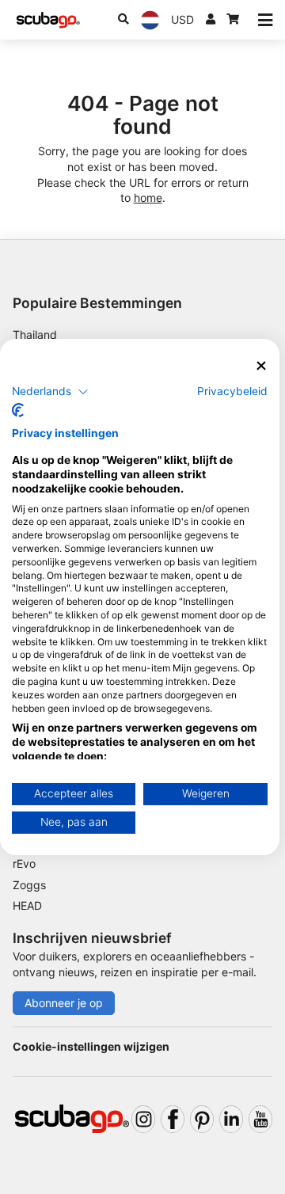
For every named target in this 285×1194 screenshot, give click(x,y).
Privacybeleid (232, 390)
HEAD (27, 905)
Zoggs (29, 885)
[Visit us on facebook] (172, 1119)
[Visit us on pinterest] (202, 1119)
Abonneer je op (64, 1003)
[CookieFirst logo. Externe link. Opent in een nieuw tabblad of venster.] (18, 410)
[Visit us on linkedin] (231, 1119)
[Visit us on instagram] (143, 1119)
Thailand (35, 334)
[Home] (48, 20)
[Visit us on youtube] (260, 1119)
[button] (50, 391)
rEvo (24, 863)
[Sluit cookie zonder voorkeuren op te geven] (261, 366)
